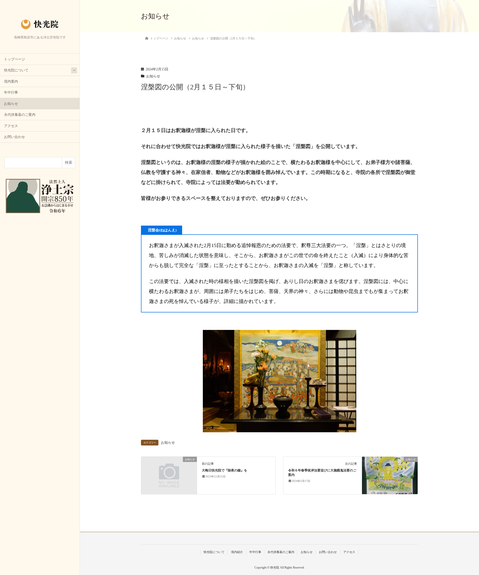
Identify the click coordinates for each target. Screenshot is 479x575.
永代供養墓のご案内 (19, 115)
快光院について (16, 70)
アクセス (11, 126)
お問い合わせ (14, 137)
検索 (68, 162)
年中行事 (11, 92)
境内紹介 (237, 552)
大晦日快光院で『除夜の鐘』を (224, 470)
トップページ (14, 59)
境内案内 (11, 81)
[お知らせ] (169, 474)
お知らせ (11, 104)
